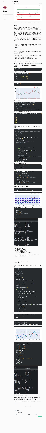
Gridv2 (5, 19)
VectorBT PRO (38, 63)
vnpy (22, 64)
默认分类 (16, 3)
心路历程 (4, 14)
